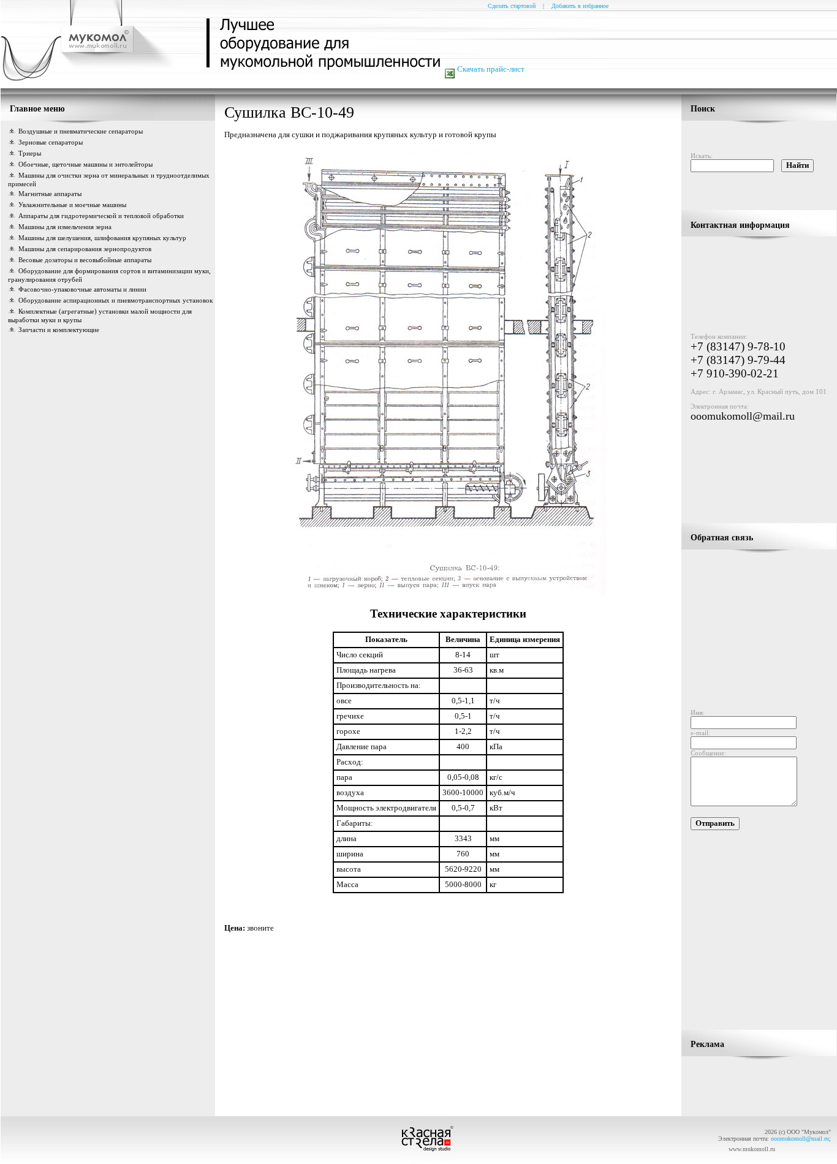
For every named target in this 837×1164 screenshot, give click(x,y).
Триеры (29, 153)
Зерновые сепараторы (50, 142)
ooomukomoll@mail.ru (743, 416)
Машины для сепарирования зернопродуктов (84, 248)
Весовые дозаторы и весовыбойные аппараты (84, 259)
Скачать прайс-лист (491, 69)
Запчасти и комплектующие (58, 329)
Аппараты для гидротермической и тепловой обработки (101, 215)
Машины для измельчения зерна (65, 226)
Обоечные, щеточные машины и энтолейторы (85, 164)
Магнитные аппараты (49, 193)
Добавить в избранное (579, 5)
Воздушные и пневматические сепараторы (80, 131)
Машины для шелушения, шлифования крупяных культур (102, 237)
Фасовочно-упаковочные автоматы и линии (82, 289)
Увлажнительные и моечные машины (72, 204)
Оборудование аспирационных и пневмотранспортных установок (115, 300)
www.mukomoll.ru (752, 1149)
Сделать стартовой (512, 5)
